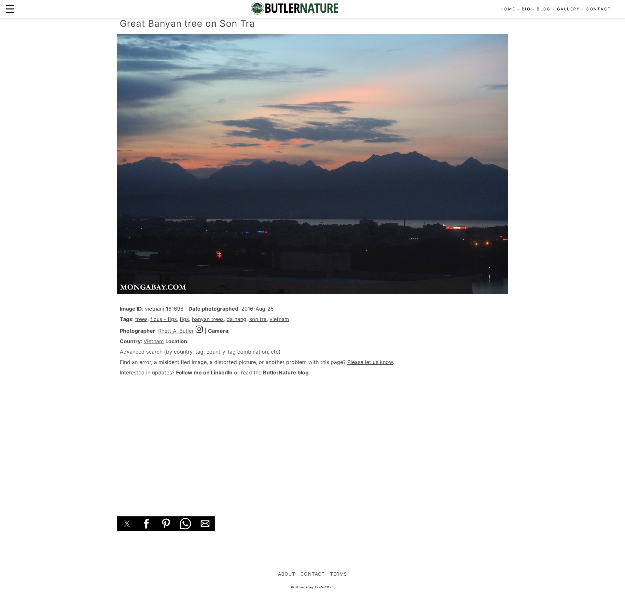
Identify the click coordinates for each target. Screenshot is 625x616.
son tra (258, 319)
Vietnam (154, 341)
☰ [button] (10, 9)
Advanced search (141, 351)
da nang (236, 319)
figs (184, 319)
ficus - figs (163, 319)
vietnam (279, 319)
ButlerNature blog (286, 372)
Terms (338, 574)
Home (508, 9)
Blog (544, 9)
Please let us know (370, 362)
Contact (598, 9)
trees (141, 319)
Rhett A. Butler (176, 331)
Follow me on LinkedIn (204, 372)
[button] (127, 523)
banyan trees (208, 319)
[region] (312, 439)
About (286, 574)
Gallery (568, 9)
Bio (526, 9)
